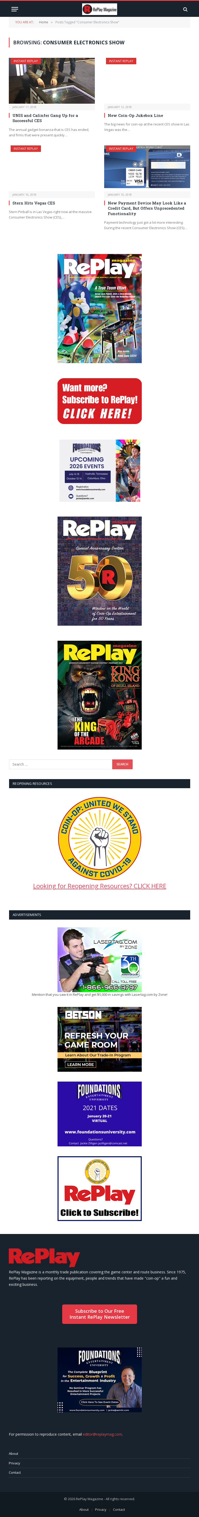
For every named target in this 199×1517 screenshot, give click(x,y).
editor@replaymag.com (102, 1434)
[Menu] (14, 9)
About (13, 1453)
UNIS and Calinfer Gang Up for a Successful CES (45, 118)
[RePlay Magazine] (99, 9)
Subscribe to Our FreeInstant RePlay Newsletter (99, 1314)
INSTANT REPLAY (26, 61)
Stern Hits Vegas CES (33, 203)
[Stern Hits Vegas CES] (52, 168)
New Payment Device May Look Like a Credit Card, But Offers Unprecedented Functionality (147, 208)
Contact (15, 1472)
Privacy (14, 1463)
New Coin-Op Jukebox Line (135, 115)
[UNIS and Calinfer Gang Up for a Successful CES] (52, 81)
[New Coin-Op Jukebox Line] (147, 81)
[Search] (185, 9)
